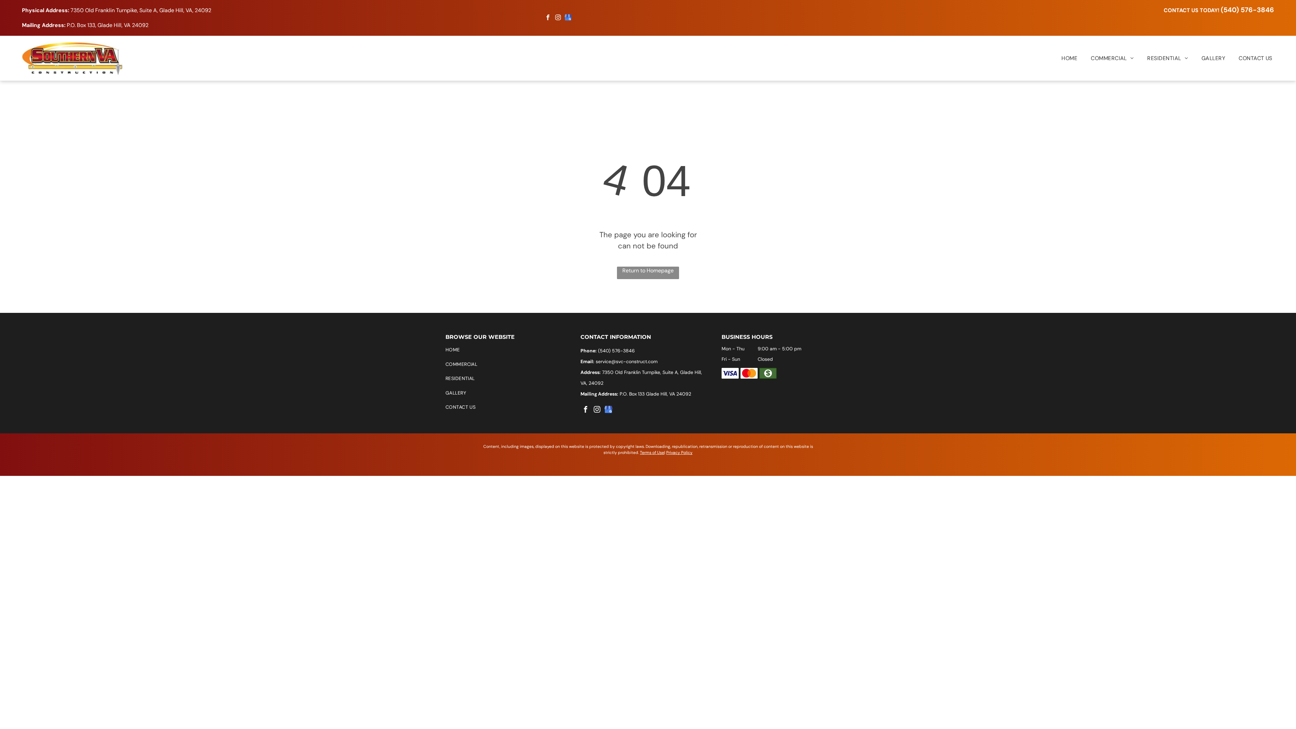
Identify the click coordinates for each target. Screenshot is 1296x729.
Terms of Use (652, 452)
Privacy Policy (679, 452)
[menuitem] (1062, 58)
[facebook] (548, 18)
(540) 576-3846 (1247, 9)
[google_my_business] (568, 18)
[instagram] (558, 18)
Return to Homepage (648, 270)
